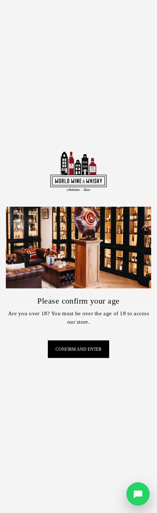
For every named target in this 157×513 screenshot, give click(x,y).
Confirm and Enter (78, 349)
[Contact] (138, 494)
